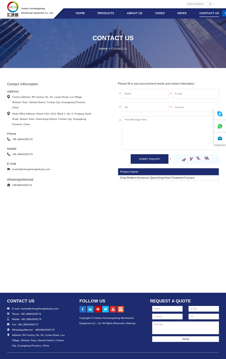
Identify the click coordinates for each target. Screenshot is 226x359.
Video (160, 13)
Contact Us (209, 13)
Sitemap (130, 323)
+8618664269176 (22, 185)
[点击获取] (195, 159)
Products (105, 13)
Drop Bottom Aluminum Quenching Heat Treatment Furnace (157, 177)
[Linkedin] (90, 309)
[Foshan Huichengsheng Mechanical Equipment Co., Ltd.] (30, 9)
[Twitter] (105, 309)
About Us (134, 13)
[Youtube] (113, 309)
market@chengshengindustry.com (31, 169)
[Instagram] (120, 309)
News (182, 13)
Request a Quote (170, 301)
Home (80, 13)
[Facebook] (82, 309)
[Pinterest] (98, 309)
